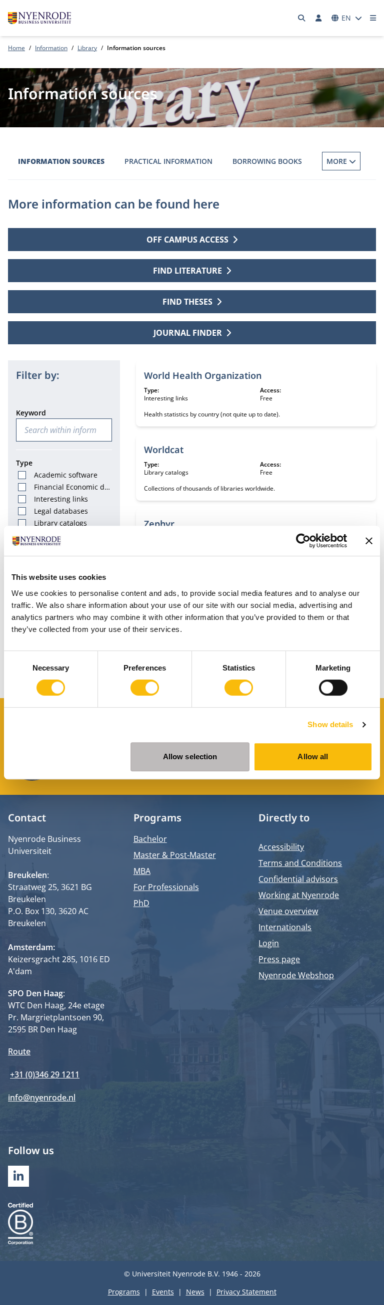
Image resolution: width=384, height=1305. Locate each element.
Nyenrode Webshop (296, 975)
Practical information (168, 161)
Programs (124, 1291)
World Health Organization (203, 375)
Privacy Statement (246, 1291)
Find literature (187, 270)
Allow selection (190, 756)
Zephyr (159, 524)
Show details (330, 724)
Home (16, 48)
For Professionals (166, 887)
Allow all (313, 756)
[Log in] (318, 18)
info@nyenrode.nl (42, 1097)
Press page (279, 959)
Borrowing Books (267, 161)
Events (163, 1291)
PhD (142, 903)
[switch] (144, 688)
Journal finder (188, 332)
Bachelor (150, 838)
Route (19, 1051)
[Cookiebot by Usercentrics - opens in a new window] (303, 540)
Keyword (31, 412)
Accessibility (281, 846)
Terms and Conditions (300, 862)
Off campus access (187, 239)
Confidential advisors (298, 879)
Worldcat (164, 450)
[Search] (302, 18)
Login (268, 943)
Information (51, 48)
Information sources (61, 161)
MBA (142, 871)
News (195, 1291)
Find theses (187, 301)
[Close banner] (369, 540)
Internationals (285, 927)
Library (87, 48)
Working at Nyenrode (298, 895)
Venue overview (288, 911)
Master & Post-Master (175, 854)
